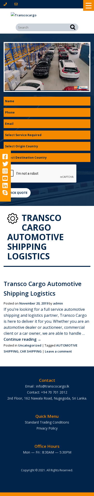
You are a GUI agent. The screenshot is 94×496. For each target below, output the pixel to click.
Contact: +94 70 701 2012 (47, 392)
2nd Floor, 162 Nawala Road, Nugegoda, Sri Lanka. (47, 398)
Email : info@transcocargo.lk (47, 386)
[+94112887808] (6, 4)
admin (58, 303)
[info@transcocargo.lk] (17, 4)
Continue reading (22, 339)
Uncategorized (29, 345)
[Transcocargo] (47, 15)
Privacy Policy (47, 428)
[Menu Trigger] (88, 5)
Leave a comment (58, 351)
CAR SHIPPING (31, 351)
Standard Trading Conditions (47, 422)
